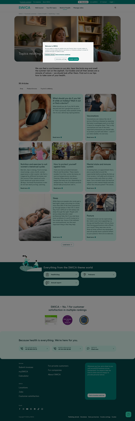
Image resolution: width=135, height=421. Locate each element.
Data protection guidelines (62, 54)
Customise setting (61, 59)
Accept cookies (73, 59)
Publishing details (50, 54)
